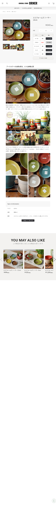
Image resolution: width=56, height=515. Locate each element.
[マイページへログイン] (49, 3)
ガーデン (8, 11)
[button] (28, 30)
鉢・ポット (14, 11)
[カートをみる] (53, 3)
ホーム (4, 11)
